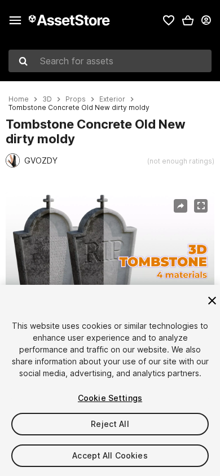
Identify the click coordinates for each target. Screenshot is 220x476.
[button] (188, 20)
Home (18, 99)
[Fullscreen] (201, 206)
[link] (168, 20)
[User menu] (206, 20)
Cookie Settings (110, 398)
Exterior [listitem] (112, 99)
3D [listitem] (47, 99)
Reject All (110, 424)
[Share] (180, 206)
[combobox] (110, 61)
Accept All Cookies (110, 455)
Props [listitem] (75, 99)
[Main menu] (15, 20)
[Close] (212, 300)
